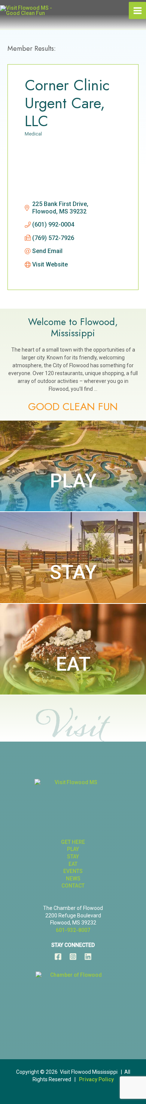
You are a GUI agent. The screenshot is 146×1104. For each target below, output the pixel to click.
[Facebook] (58, 956)
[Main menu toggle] (137, 10)
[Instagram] (73, 956)
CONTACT (73, 886)
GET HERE (73, 842)
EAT (73, 664)
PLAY (73, 481)
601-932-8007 (73, 930)
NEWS (73, 879)
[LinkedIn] (88, 956)
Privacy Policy (96, 1079)
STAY (73, 572)
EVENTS (73, 871)
